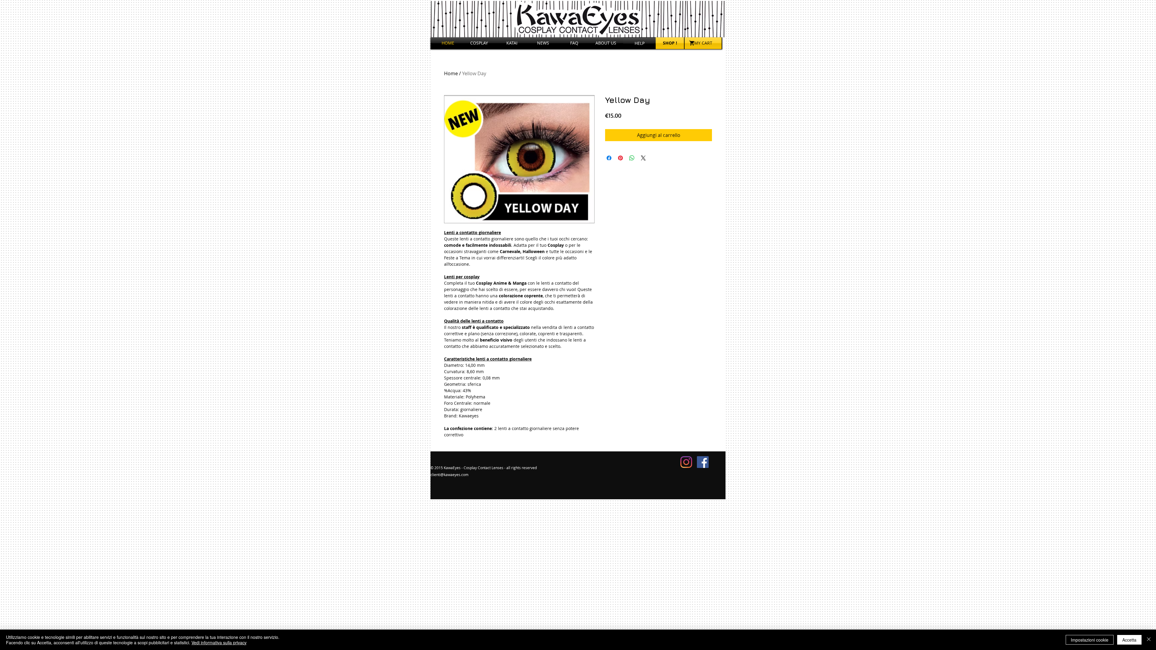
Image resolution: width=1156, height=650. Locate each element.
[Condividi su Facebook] (609, 158)
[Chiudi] (1148, 639)
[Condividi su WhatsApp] (631, 158)
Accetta (1129, 640)
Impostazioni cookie (1089, 640)
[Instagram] (686, 462)
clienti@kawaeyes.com (449, 474)
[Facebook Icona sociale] (703, 462)
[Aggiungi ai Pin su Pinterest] (620, 158)
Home (451, 73)
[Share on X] (643, 158)
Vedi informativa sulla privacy (219, 642)
